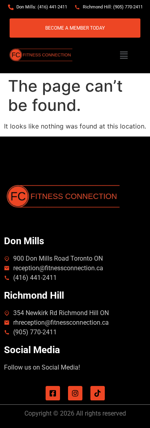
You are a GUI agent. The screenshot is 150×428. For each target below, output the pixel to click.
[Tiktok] (97, 393)
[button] (123, 55)
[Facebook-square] (53, 393)
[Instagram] (75, 393)
